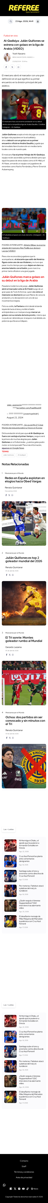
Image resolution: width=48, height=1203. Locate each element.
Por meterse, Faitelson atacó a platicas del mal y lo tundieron (31, 888)
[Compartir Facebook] (6, 66)
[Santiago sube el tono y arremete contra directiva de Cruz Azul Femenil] (10, 876)
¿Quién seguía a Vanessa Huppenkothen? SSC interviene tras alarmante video (30, 904)
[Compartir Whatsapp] (18, 66)
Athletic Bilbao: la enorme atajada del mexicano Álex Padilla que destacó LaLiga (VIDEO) (23, 248)
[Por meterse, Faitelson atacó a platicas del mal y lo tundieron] (10, 891)
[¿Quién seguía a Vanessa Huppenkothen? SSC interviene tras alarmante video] (10, 905)
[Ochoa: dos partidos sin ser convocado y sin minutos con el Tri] (24, 766)
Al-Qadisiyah (22, 455)
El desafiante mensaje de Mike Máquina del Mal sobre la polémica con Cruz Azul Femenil (30, 920)
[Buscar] (10, 21)
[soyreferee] (24, 9)
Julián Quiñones (8, 455)
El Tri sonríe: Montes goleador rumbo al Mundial (23, 639)
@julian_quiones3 (14, 405)
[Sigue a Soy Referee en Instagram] (19, 1188)
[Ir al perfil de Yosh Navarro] (7, 57)
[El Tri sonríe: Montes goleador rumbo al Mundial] (24, 683)
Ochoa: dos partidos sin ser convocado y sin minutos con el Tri (25, 720)
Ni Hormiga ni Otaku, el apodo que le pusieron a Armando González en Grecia (29, 844)
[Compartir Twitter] (12, 66)
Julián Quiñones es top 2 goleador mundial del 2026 (23, 559)
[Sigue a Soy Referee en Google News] (35, 1188)
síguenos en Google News (13, 448)
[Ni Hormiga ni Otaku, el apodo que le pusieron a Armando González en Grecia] (10, 845)
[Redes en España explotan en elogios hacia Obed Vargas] (24, 523)
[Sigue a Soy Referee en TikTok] (27, 1188)
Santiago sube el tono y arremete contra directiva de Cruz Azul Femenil (31, 873)
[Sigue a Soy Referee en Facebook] (11, 1188)
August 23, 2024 (15, 417)
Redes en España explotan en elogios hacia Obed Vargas (25, 479)
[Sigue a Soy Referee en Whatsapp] (24, 1185)
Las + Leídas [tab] (9, 829)
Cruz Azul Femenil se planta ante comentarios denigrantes (30, 858)
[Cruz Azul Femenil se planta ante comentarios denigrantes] (10, 861)
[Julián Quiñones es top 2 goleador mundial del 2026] (24, 603)
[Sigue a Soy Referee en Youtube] (23, 1188)
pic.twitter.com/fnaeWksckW (29, 408)
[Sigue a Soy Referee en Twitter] (15, 1188)
